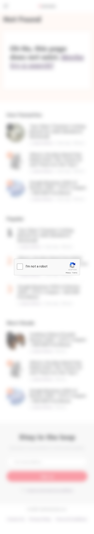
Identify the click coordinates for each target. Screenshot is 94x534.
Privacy (68, 273)
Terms (74, 273)
